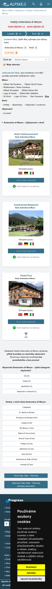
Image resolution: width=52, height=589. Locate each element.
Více (47, 96)
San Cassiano (36, 96)
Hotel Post (26, 275)
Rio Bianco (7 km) (27, 428)
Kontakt (9, 508)
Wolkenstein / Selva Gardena (16, 87)
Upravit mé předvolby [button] (31, 579)
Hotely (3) (26, 381)
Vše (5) (26, 376)
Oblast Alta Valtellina (29, 93)
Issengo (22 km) (26, 465)
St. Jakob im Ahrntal (26, 413)
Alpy (8, 571)
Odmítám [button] (31, 573)
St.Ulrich (7, 96)
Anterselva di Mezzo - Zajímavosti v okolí (24, 122)
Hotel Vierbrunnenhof (26, 134)
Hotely (6, 105)
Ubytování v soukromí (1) (26, 392)
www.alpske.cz (16, 26)
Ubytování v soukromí (35, 105)
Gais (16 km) (27, 454)
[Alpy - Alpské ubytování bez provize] (14, 4)
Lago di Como (20, 96)
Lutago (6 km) (26, 423)
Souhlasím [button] (31, 567)
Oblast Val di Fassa (33, 84)
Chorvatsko (11, 567)
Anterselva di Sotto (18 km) (26, 459)
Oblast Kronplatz (11, 90)
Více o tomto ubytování (26, 180)
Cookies (9, 547)
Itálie (8, 575)
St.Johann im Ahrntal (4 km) (26, 418)
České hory (11, 559)
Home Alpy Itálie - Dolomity (26, 475)
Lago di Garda (10, 93)
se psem (7, 113)
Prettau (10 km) (27, 444)
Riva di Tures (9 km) (27, 439)
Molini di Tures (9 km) (26, 433)
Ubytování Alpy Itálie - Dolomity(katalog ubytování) (26, 484)
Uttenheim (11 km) (26, 449)
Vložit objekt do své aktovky (27, 186)
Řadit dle (7, 59)
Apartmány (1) (26, 386)
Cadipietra (27, 407)
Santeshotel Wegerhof (26, 205)
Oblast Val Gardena (12, 84)
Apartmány (17, 105)
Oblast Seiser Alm (30, 90)
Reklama (10, 512)
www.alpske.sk (35, 26)
